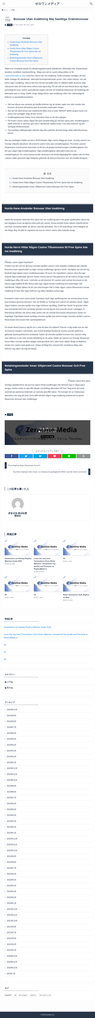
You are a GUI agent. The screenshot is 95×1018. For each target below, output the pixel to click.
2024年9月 (11, 716)
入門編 (10, 25)
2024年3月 (11, 751)
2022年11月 (12, 844)
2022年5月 (11, 880)
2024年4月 (11, 745)
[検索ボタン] (91, 3)
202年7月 (11, 974)
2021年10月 (12, 921)
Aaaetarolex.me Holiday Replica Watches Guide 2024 (27, 627)
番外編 (10, 688)
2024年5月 (11, 739)
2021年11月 (12, 915)
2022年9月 (11, 856)
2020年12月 (12, 956)
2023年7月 (11, 798)
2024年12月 (12, 710)
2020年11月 (12, 962)
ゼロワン (33, 995)
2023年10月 (12, 780)
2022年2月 (11, 897)
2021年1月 (11, 950)
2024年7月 (11, 727)
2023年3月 (11, 821)
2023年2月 (11, 827)
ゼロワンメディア (47, 3)
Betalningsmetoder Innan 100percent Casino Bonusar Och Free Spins (43, 187)
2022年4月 (11, 886)
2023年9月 (11, 786)
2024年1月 (11, 762)
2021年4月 (11, 944)
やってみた (23, 995)
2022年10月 (12, 850)
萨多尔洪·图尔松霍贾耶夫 (17, 514)
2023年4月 (11, 815)
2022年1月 (11, 903)
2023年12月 (12, 768)
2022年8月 (11, 862)
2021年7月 (11, 932)
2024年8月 (11, 721)
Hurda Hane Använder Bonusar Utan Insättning (33, 178)
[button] (12, 456)
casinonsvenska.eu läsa (15, 76)
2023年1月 (11, 833)
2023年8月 (11, 792)
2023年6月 (11, 804)
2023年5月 (11, 809)
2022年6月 (11, 874)
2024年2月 (11, 756)
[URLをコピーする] (83, 456)
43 (5, 645)
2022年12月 (12, 839)
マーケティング (45, 995)
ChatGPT (8, 995)
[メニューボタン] (3, 3)
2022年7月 (11, 868)
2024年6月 (11, 733)
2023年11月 (12, 774)
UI (15, 995)
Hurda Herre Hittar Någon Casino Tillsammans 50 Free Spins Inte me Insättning (25, 51)
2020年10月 (12, 968)
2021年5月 (11, 938)
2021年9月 (11, 927)
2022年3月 (11, 891)
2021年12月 (12, 909)
